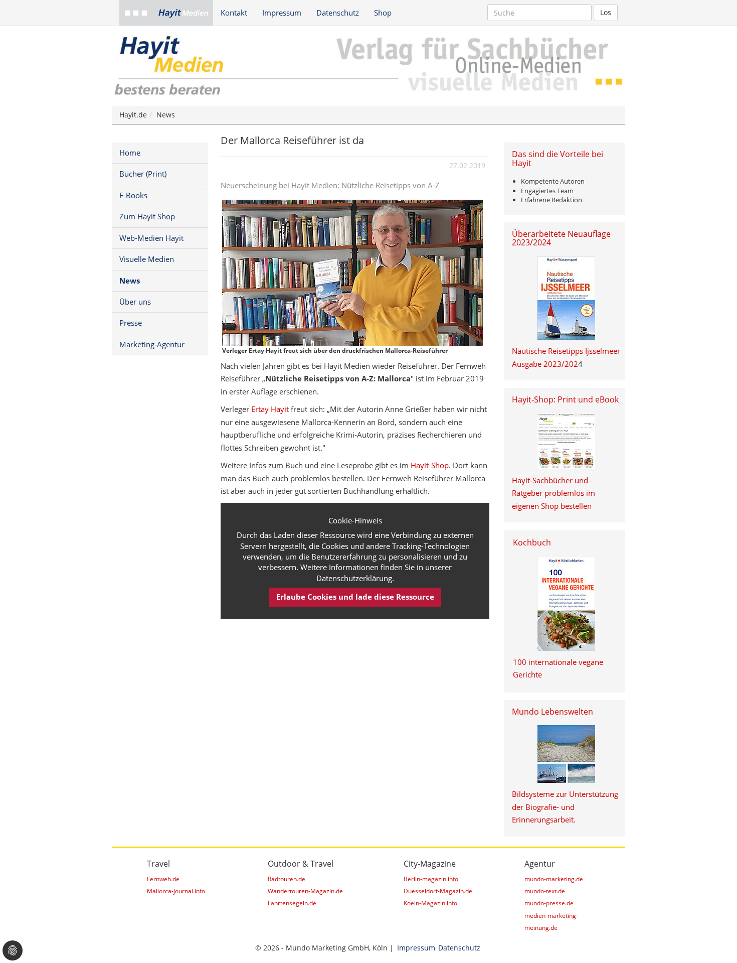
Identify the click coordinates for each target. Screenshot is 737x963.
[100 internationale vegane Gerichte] (566, 604)
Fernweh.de (163, 879)
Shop (383, 13)
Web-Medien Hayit (151, 238)
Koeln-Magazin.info (430, 903)
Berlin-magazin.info (431, 879)
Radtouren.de (286, 879)
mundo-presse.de (549, 903)
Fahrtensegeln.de (292, 903)
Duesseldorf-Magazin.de (438, 891)
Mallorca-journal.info (176, 891)
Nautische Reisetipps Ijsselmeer (566, 351)
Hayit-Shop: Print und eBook (565, 399)
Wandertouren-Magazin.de (305, 891)
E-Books (133, 195)
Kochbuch (532, 542)
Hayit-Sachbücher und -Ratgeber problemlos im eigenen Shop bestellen (553, 493)
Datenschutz (337, 13)
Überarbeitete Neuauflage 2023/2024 (561, 238)
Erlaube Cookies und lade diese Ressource (355, 597)
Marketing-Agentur (152, 344)
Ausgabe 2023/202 (545, 364)
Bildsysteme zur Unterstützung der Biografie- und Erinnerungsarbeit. (565, 806)
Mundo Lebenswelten (552, 711)
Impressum (281, 13)
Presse (130, 323)
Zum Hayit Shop (147, 216)
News (165, 114)
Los (605, 12)
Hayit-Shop (430, 465)
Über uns (135, 302)
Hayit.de (133, 114)
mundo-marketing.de (553, 879)
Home (129, 153)
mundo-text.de (544, 891)
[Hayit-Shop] (566, 441)
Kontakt (234, 13)
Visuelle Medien (146, 259)
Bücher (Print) (142, 174)
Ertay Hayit (270, 409)
